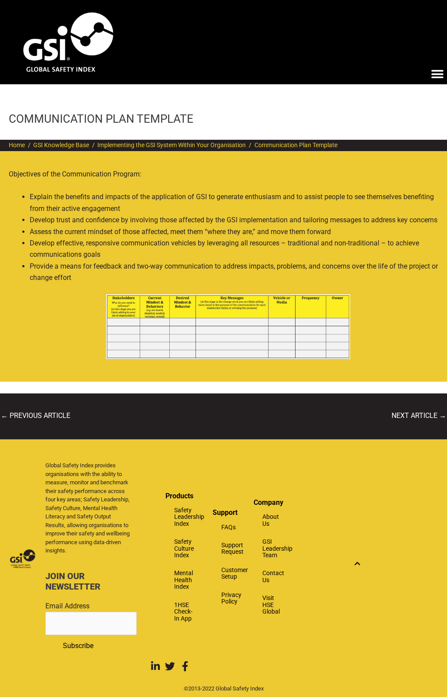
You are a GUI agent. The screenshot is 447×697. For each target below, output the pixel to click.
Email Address (67, 606)
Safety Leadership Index (189, 517)
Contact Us (272, 576)
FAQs (228, 527)
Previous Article (35, 415)
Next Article (419, 415)
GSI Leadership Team (272, 548)
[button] (437, 74)
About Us (270, 520)
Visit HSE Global (271, 604)
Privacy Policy (231, 598)
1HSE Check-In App (183, 611)
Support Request (232, 548)
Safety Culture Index (184, 548)
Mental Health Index (183, 579)
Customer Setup (233, 573)
